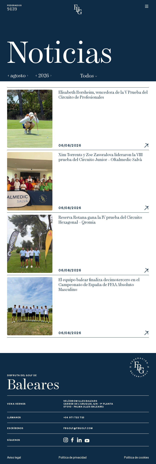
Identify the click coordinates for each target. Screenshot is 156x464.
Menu (146, 6)
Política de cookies (136, 457)
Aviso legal (14, 457)
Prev (8, 75)
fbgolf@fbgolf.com (78, 428)
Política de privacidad (73, 457)
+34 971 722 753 (73, 417)
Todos (87, 75)
